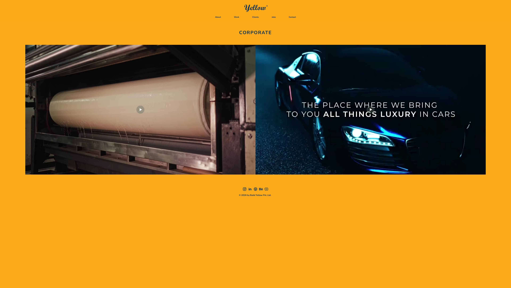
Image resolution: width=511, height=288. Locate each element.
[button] (236, 17)
